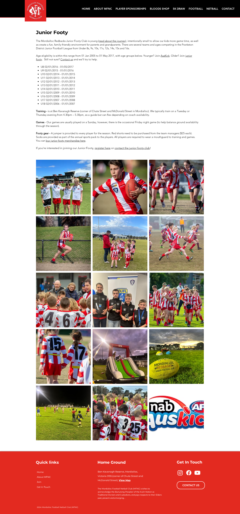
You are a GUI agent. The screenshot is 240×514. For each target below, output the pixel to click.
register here (103, 148)
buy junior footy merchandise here (65, 140)
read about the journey (112, 41)
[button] (196, 9)
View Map (125, 480)
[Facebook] (188, 472)
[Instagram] (180, 472)
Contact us (66, 59)
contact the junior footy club (132, 148)
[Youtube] (197, 472)
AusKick (165, 55)
